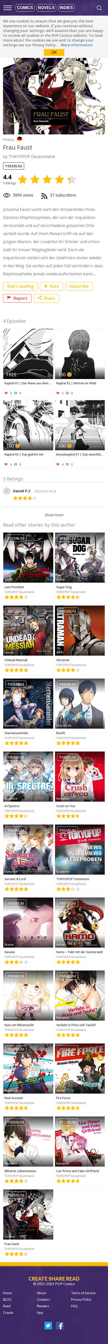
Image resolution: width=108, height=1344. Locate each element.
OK (54, 52)
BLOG (7, 1299)
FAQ (74, 1306)
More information (77, 45)
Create (8, 1313)
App (40, 1313)
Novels (46, 8)
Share (49, 298)
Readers (43, 1306)
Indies (66, 8)
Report (20, 298)
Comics (25, 8)
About (41, 1293)
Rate (54, 286)
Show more (54, 514)
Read (7, 1306)
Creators (43, 1299)
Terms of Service (83, 1293)
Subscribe (79, 286)
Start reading (20, 286)
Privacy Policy (81, 1299)
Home (7, 1293)
